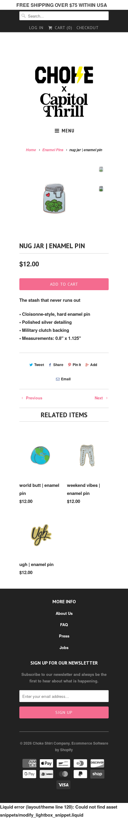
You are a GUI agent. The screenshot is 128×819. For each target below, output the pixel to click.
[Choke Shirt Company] (64, 91)
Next (99, 398)
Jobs (64, 647)
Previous (33, 398)
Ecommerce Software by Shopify (81, 746)
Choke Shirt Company (51, 743)
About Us (64, 613)
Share (58, 364)
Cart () (62, 27)
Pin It (77, 364)
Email (65, 379)
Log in (36, 27)
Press (64, 636)
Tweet (39, 364)
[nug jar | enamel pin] (55, 198)
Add (93, 364)
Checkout (88, 27)
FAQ (64, 624)
